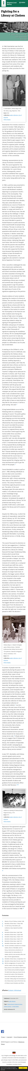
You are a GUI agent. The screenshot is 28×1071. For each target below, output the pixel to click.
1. (2, 921)
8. (2, 941)
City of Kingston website (20, 1037)
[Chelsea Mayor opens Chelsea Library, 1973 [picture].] (14, 629)
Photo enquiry (23, 39)
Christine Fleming (23, 37)
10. (3, 945)
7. (2, 939)
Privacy (3, 1037)
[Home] (3, 3)
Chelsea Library (7, 1006)
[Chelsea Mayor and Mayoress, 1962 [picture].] (14, 90)
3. (2, 925)
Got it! (23, 1067)
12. (3, 961)
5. (2, 934)
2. (2, 923)
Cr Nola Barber (15, 1006)
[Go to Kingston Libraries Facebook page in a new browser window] (3, 1032)
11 (18, 784)
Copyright (9, 1037)
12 (2, 870)
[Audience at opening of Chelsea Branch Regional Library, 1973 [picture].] (14, 798)
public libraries (12, 1001)
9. (2, 943)
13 (23, 908)
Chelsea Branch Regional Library (14, 1004)
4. (2, 932)
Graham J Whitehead (14, 990)
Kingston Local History (11, 3)
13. (3, 963)
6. (2, 936)
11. (3, 958)
